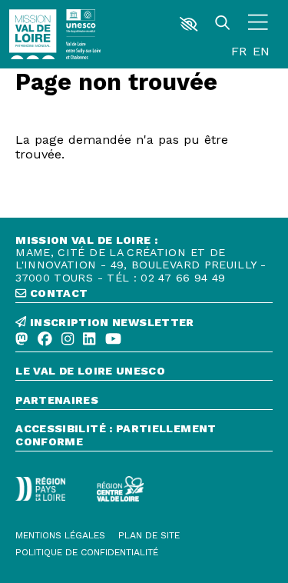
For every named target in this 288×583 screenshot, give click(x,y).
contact (57, 293)
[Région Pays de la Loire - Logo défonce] (40, 489)
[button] (189, 24)
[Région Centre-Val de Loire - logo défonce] (120, 488)
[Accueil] (32, 34)
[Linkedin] (89, 339)
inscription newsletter (110, 322)
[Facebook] (45, 339)
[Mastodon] (21, 339)
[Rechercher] (222, 23)
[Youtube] (113, 339)
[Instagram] (67, 339)
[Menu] (258, 24)
